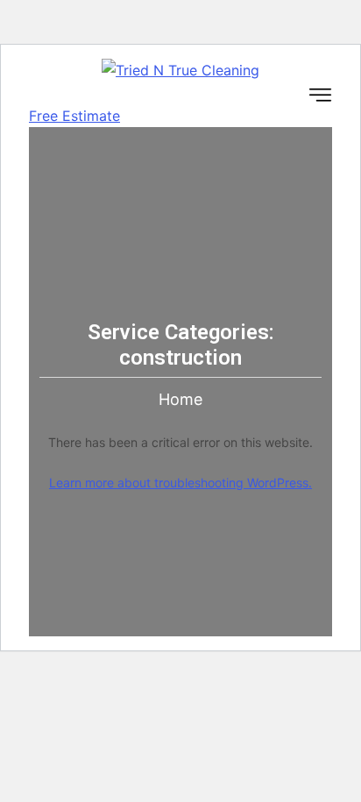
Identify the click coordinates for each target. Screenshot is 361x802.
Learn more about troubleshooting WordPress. (180, 482)
